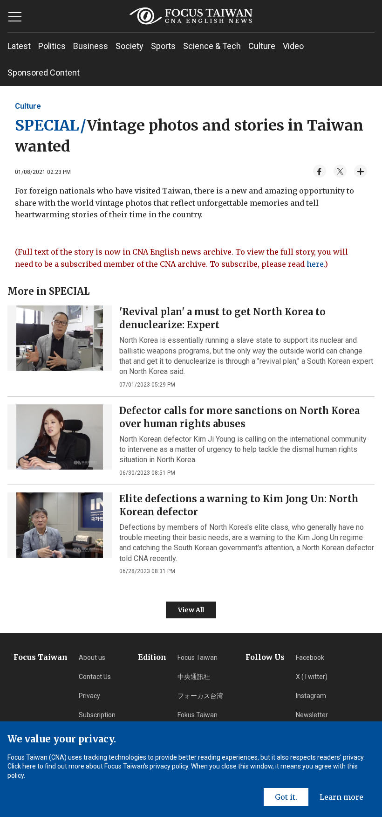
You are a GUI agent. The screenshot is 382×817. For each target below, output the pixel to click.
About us (92, 657)
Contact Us (95, 676)
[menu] (14, 16)
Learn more (341, 797)
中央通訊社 (193, 676)
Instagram (311, 695)
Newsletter (312, 715)
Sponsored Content (43, 72)
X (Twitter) (311, 676)
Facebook (310, 657)
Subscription (97, 715)
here (315, 264)
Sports (163, 46)
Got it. (286, 797)
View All (191, 610)
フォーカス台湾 (200, 695)
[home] (191, 16)
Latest (19, 46)
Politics (52, 46)
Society (129, 46)
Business (90, 46)
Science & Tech (212, 46)
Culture (261, 46)
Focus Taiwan (197, 657)
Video (293, 46)
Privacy (89, 695)
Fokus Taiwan (197, 715)
